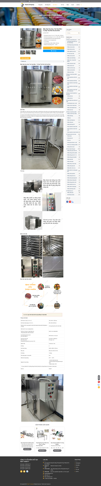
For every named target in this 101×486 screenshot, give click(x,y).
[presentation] (21, 39)
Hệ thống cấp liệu (71, 194)
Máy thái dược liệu (71, 49)
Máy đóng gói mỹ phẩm (72, 157)
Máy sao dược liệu (71, 55)
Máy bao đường (71, 72)
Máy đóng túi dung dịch (72, 180)
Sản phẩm (77, 465)
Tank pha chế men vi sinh (72, 142)
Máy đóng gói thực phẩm (72, 152)
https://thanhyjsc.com (48, 476)
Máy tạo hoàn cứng (71, 67)
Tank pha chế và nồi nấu (71, 134)
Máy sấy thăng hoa (71, 120)
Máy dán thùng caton (71, 188)
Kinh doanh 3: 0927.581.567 (25, 467)
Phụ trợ (69, 140)
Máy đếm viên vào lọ (71, 167)
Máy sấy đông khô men (72, 107)
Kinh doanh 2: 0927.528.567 (25, 465)
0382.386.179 (24, 1)
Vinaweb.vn (48, 484)
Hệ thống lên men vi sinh (72, 103)
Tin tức (62, 4)
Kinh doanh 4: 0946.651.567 (25, 468)
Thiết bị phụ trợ (70, 190)
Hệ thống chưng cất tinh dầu (73, 44)
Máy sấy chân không (71, 57)
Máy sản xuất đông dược (72, 39)
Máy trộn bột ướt (71, 65)
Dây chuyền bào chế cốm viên (72, 78)
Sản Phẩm (55, 4)
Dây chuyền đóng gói (71, 148)
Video (68, 4)
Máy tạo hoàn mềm (71, 69)
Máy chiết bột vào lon (72, 184)
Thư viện (77, 469)
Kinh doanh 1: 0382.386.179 (25, 464)
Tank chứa (70, 135)
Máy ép (69, 117)
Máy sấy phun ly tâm (71, 63)
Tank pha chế (70, 138)
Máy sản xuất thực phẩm (53, 17)
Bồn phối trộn (70, 96)
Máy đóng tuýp (70, 161)
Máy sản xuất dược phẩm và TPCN (71, 75)
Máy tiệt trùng (70, 115)
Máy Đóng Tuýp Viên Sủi (72, 150)
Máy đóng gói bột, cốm (72, 182)
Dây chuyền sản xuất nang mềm (72, 83)
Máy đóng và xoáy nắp (72, 163)
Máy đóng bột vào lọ (71, 175)
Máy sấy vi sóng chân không (71, 61)
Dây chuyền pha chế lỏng (72, 80)
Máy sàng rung (70, 192)
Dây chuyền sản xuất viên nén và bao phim (72, 90)
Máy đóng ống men (71, 165)
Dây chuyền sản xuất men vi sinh (72, 101)
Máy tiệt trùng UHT (71, 124)
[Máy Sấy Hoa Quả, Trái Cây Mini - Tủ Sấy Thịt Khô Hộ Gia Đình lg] (28, 4)
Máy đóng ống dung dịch (72, 177)
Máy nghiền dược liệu (72, 51)
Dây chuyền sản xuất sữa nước (72, 129)
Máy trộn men (70, 109)
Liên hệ (77, 4)
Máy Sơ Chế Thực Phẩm (72, 113)
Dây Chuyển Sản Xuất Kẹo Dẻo (27, 442)
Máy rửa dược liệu (71, 47)
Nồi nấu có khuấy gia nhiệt (72, 144)
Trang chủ (40, 4)
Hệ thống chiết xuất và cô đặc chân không (72, 42)
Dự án (72, 4)
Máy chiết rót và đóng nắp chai (72, 171)
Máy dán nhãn (70, 159)
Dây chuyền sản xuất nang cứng (72, 87)
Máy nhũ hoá (70, 98)
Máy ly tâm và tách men (72, 105)
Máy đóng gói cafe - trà (72, 154)
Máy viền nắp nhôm (71, 173)
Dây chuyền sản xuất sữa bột (73, 132)
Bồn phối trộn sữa (71, 146)
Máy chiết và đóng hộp (72, 186)
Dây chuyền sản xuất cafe (72, 126)
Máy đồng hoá (70, 122)
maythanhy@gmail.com (34, 1)
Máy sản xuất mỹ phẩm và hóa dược (71, 94)
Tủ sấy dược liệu (71, 53)
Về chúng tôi (47, 4)
